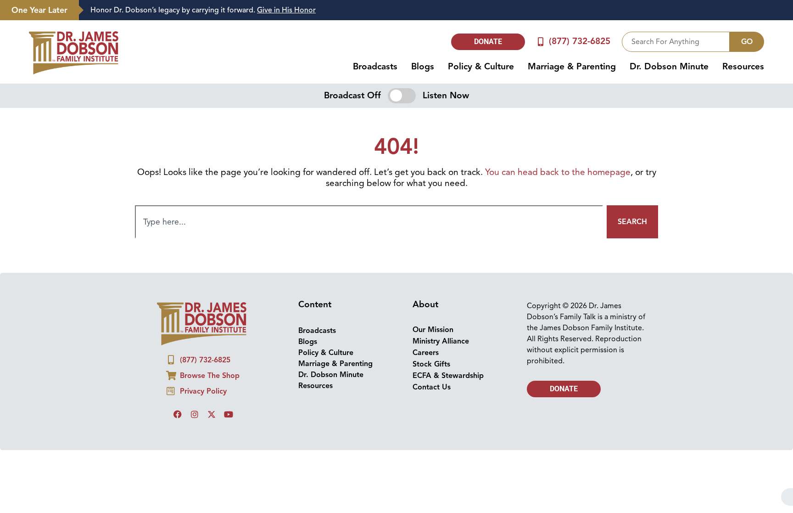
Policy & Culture (481, 66)
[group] (431, 10)
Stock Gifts (431, 364)
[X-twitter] (211, 414)
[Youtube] (228, 414)
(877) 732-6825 (579, 41)
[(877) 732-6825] (540, 41)
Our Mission (433, 329)
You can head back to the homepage (558, 172)
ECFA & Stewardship (448, 375)
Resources (743, 66)
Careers (426, 352)
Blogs (422, 66)
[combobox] (676, 42)
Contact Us (432, 387)
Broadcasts (375, 66)
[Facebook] (177, 414)
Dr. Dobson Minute (669, 66)
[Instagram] (194, 414)
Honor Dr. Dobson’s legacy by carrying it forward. (203, 10)
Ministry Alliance (441, 341)
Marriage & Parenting (572, 66)
